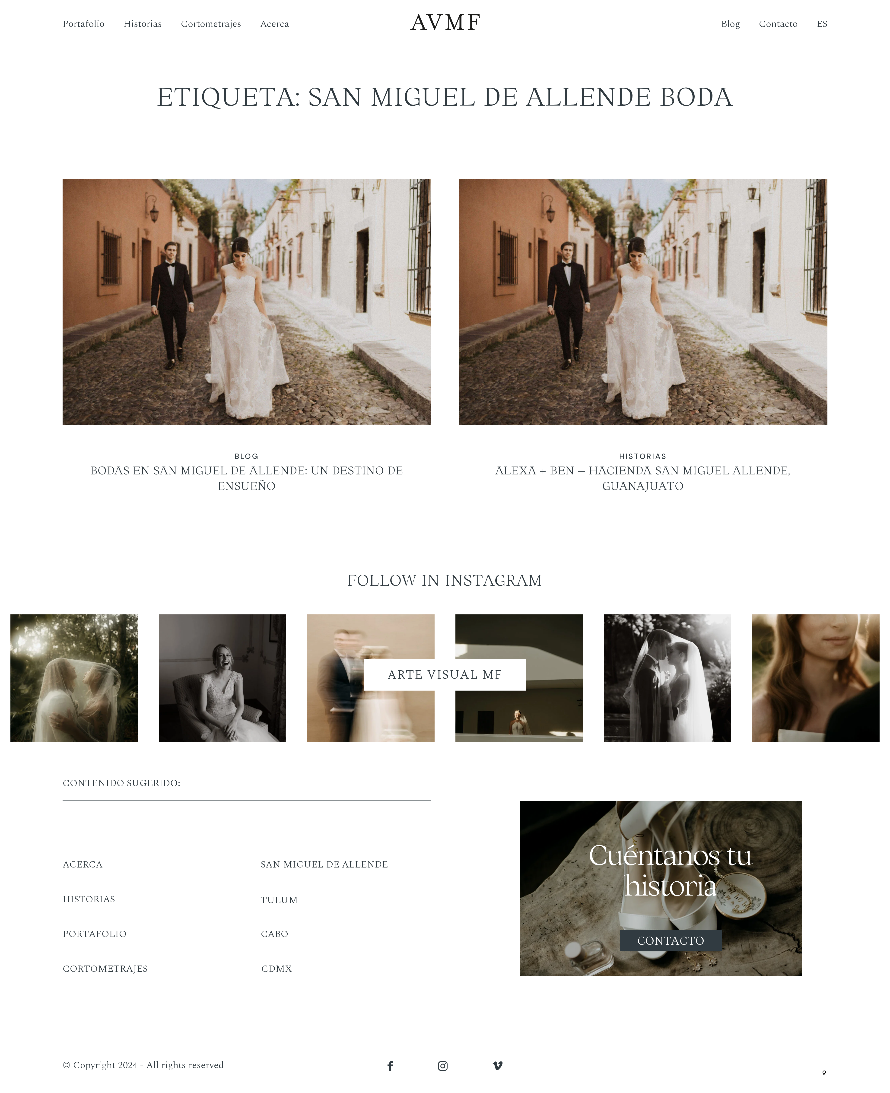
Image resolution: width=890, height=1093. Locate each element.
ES (822, 23)
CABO (274, 934)
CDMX (276, 969)
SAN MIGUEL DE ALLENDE (324, 864)
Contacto (778, 23)
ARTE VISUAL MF (445, 674)
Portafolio (84, 23)
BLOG (247, 456)
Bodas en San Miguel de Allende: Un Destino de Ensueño (247, 344)
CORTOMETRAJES (105, 969)
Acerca (274, 23)
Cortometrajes (211, 23)
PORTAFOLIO (95, 934)
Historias (142, 23)
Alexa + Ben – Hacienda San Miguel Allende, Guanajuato (643, 344)
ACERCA (83, 864)
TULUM (279, 900)
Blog (730, 23)
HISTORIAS (89, 899)
